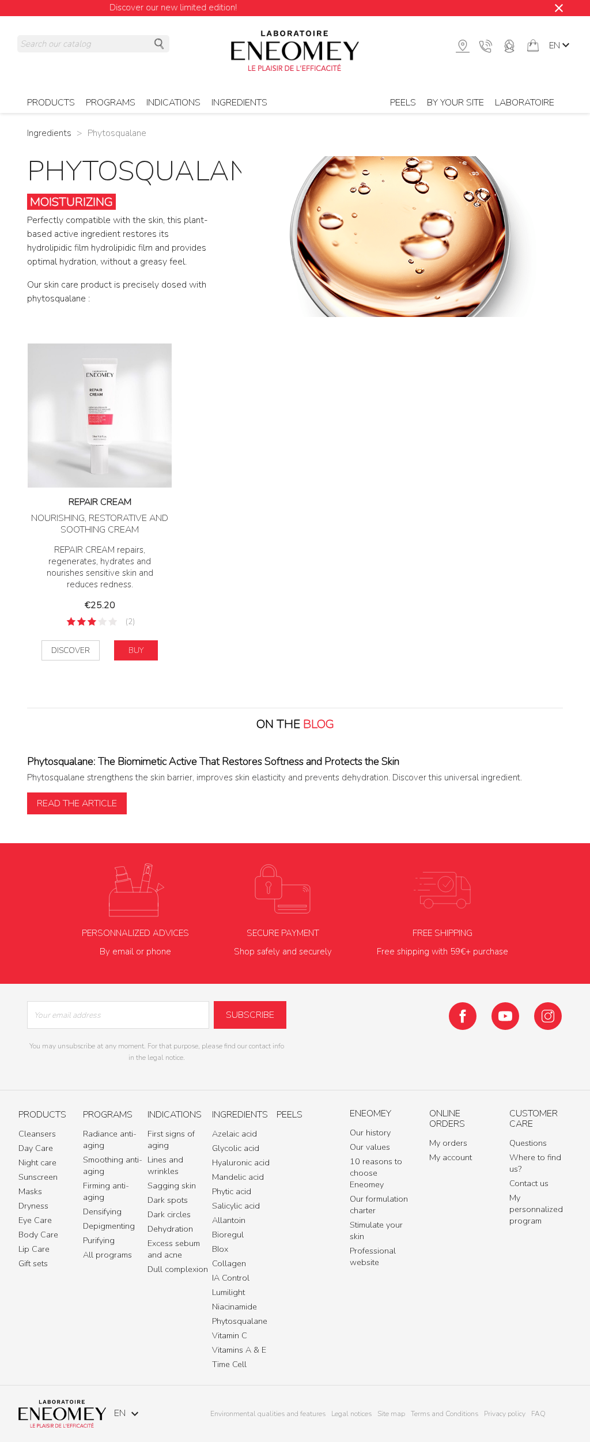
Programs (108, 1115)
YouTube (505, 1016)
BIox (220, 1249)
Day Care (35, 1148)
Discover (70, 650)
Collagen (229, 1263)
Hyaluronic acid (241, 1162)
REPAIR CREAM (100, 502)
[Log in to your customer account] (509, 45)
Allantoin (228, 1220)
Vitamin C (229, 1335)
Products (42, 1115)
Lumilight (228, 1292)
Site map (391, 1413)
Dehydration (170, 1229)
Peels (403, 102)
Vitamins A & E (239, 1350)
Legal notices (351, 1413)
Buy (135, 650)
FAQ (538, 1413)
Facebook (462, 1016)
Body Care (38, 1234)
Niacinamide (234, 1306)
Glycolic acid (235, 1148)
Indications (175, 1115)
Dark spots (168, 1200)
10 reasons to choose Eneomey (376, 1173)
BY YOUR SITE (455, 102)
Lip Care (34, 1249)
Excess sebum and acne (174, 1248)
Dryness (33, 1205)
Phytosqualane (239, 1321)
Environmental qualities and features (268, 1413)
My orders (448, 1143)
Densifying (102, 1211)
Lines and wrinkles (165, 1165)
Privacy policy (504, 1413)
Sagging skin (172, 1185)
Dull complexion (178, 1269)
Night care (37, 1162)
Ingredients (239, 102)
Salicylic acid (236, 1205)
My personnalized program (536, 1209)
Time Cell (229, 1364)
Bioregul (228, 1234)
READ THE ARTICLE (77, 803)
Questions (528, 1143)
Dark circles (169, 1214)
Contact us (529, 1183)
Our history (370, 1132)
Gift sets (33, 1263)
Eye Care (35, 1220)
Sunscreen (38, 1177)
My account (450, 1157)
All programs (107, 1254)
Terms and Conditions (444, 1413)
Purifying (99, 1240)
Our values (370, 1147)
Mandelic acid (238, 1177)
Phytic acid (231, 1191)
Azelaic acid (234, 1133)
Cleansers (37, 1133)
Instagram (548, 1016)
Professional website (373, 1256)
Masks (30, 1191)
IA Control (230, 1278)
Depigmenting (109, 1226)
